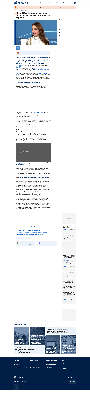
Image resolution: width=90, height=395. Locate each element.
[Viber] (59, 29)
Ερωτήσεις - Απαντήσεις (66, 370)
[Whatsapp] (59, 32)
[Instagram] (72, 377)
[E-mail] (59, 35)
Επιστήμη (63, 365)
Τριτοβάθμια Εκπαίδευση (51, 364)
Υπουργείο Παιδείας (49, 2)
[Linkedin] (59, 26)
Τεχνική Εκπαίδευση (17, 367)
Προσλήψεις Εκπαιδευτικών (51, 360)
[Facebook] (59, 20)
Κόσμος (63, 360)
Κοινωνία (71, 2)
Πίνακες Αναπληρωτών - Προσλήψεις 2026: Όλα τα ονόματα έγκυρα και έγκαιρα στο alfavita (32, 232)
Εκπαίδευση (40, 2)
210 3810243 (72, 382)
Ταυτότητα (24, 382)
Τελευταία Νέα (32, 2)
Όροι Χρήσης (16, 381)
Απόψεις (63, 363)
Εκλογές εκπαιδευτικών (23, 369)
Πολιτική (47, 369)
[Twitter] (59, 23)
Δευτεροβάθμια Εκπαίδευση (19, 366)
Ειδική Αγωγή (24, 367)
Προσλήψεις (38, 367)
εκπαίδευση (21, 324)
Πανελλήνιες (58, 2)
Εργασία (64, 2)
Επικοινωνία (16, 382)
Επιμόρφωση (64, 368)
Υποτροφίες (16, 369)
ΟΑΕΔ (34, 367)
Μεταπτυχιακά (49, 367)
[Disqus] (37, 260)
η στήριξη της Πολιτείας (38, 112)
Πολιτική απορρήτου (25, 381)
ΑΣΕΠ (31, 367)
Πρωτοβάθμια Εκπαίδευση (18, 364)
